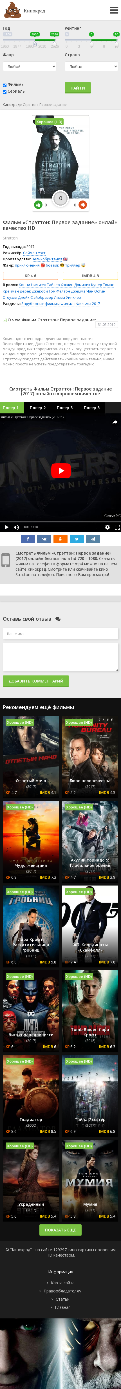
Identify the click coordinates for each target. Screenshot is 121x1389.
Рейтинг (73, 28)
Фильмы (16, 84)
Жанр (8, 54)
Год (6, 28)
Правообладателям (63, 1291)
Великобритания (47, 258)
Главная (63, 1307)
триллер (72, 265)
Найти (78, 88)
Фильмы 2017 (88, 303)
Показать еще (60, 1230)
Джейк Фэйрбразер (35, 297)
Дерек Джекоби (34, 291)
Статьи (63, 1299)
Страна (72, 54)
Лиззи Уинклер (67, 297)
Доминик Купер (88, 284)
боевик (52, 265)
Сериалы (17, 91)
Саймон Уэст (34, 252)
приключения (27, 265)
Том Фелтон (59, 291)
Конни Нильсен (32, 284)
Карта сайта (63, 1282)
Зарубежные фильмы (40, 303)
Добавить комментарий (35, 681)
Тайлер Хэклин (60, 284)
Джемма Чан (82, 291)
